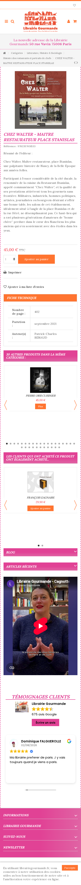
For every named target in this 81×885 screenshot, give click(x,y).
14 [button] (55, 443)
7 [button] (29, 443)
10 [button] (40, 443)
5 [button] (22, 443)
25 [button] (40, 447)
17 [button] (67, 443)
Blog (10, 552)
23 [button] (33, 447)
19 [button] (74, 443)
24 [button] (37, 447)
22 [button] (29, 447)
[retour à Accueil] (4, 53)
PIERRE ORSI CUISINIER (40, 395)
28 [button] (52, 447)
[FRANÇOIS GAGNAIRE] (40, 482)
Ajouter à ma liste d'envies (26, 287)
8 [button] (33, 443)
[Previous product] (74, 62)
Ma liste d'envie (74, 5)
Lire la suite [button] (20, 777)
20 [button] (22, 447)
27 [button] (48, 447)
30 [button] (59, 447)
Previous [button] (5, 405)
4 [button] (18, 443)
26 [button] (44, 447)
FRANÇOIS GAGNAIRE (40, 497)
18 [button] (70, 443)
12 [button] (48, 443)
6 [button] (25, 443)
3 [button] (14, 443)
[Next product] (77, 62)
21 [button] (25, 447)
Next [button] (75, 405)
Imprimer (14, 272)
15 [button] (59, 443)
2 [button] (10, 443)
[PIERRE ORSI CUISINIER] (40, 380)
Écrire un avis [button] (45, 723)
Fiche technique (21, 298)
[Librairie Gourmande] (40, 21)
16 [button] (63, 443)
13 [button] (52, 443)
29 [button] (55, 447)
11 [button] (44, 443)
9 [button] (37, 443)
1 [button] (7, 443)
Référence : (10, 146)
